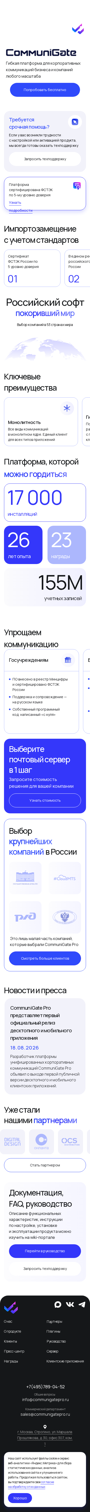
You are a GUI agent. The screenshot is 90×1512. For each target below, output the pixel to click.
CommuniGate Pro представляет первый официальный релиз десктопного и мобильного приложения (41, 1023)
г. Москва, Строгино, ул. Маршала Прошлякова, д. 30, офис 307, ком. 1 (44, 1437)
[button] (45, 90)
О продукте (12, 1331)
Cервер (52, 1351)
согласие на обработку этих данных (31, 1484)
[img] (11, 1308)
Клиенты (10, 1341)
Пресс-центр (14, 1351)
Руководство (56, 1341)
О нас (8, 1321)
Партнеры (54, 1321)
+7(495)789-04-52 (45, 1387)
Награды (11, 1361)
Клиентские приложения (65, 1361)
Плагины (53, 1331)
